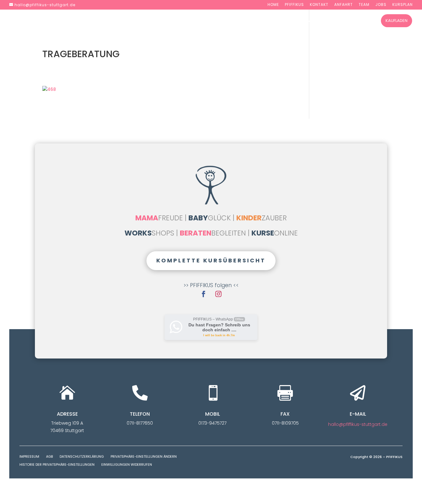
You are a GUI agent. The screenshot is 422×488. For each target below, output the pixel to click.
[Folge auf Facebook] (203, 294)
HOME (273, 5)
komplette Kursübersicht (211, 260)
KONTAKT (319, 5)
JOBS (380, 5)
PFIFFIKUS (294, 5)
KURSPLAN (402, 5)
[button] (144, 458)
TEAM (364, 5)
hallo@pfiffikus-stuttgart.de (357, 424)
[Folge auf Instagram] (218, 294)
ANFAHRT (343, 5)
